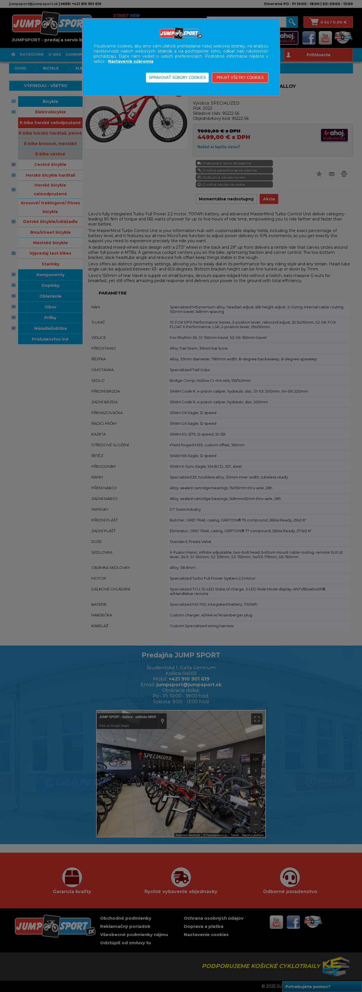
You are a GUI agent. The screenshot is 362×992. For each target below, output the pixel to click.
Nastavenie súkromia (130, 61)
